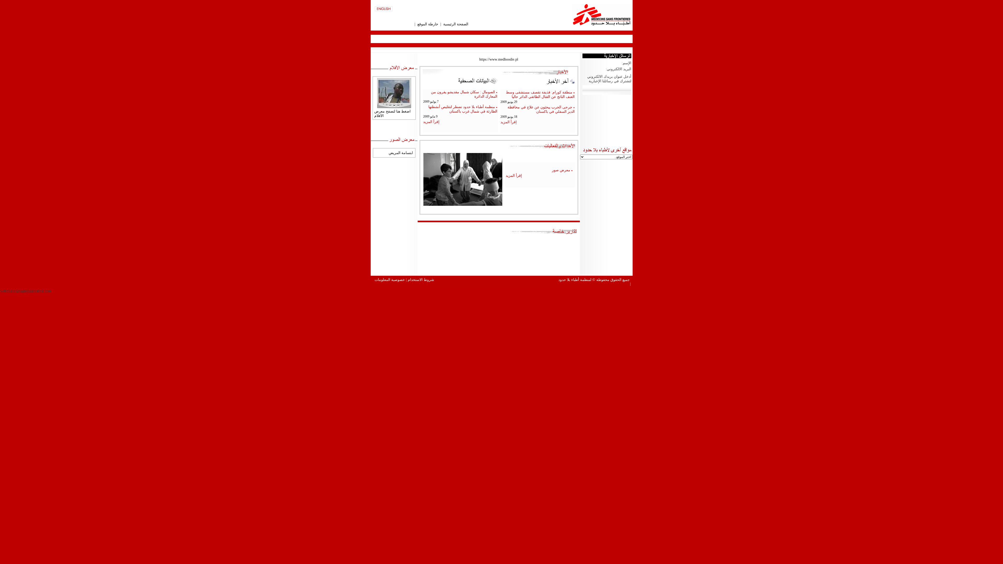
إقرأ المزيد (508, 122)
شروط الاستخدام (421, 280)
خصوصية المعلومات (390, 280)
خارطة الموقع (427, 24)
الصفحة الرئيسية (455, 24)
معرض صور (561, 170)
